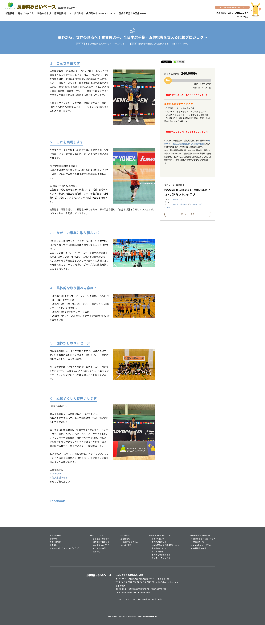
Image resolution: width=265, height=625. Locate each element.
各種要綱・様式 (199, 548)
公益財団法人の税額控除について (165, 545)
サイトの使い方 (158, 539)
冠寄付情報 (60, 13)
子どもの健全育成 (93, 44)
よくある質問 (157, 552)
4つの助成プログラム (202, 545)
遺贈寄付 (96, 552)
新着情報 (10, 13)
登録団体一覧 (198, 542)
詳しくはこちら (188, 214)
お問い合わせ (55, 542)
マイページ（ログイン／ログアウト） (64, 548)
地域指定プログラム (101, 545)
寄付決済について (159, 542)
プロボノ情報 (76, 13)
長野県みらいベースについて (101, 13)
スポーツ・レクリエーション (114, 44)
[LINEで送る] (179, 62)
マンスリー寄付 (99, 548)
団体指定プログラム (101, 542)
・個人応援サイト (59, 477)
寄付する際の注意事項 (161, 555)
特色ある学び (44, 13)
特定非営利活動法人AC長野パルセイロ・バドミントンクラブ (163, 44)
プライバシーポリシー (125, 599)
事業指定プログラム (101, 539)
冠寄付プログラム (130, 542)
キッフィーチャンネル (161, 558)
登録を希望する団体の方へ (132, 13)
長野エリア (177, 199)
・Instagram (56, 473)
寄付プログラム (26, 13)
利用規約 (53, 545)
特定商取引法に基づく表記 (150, 599)
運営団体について (159, 548)
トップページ (55, 535)
